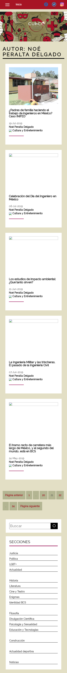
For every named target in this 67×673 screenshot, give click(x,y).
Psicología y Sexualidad (23, 624)
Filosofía (14, 613)
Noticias (14, 662)
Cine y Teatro (17, 591)
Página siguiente (30, 506)
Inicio (19, 4)
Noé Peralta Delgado (21, 126)
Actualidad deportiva (21, 651)
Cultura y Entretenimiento (28, 130)
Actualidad (15, 569)
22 (60, 495)
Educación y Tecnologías (23, 629)
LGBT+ (13, 564)
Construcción (17, 640)
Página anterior (14, 495)
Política (13, 558)
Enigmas (14, 597)
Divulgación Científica (21, 618)
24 (13, 506)
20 (43, 495)
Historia (13, 580)
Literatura (15, 586)
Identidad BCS (17, 602)
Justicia (13, 553)
